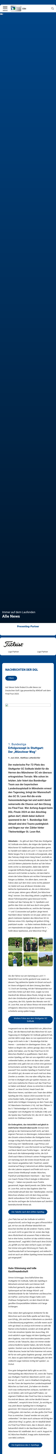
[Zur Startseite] (5, 7)
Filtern (11, 678)
